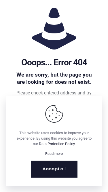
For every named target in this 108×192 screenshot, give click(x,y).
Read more (54, 153)
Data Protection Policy (57, 144)
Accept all (54, 168)
